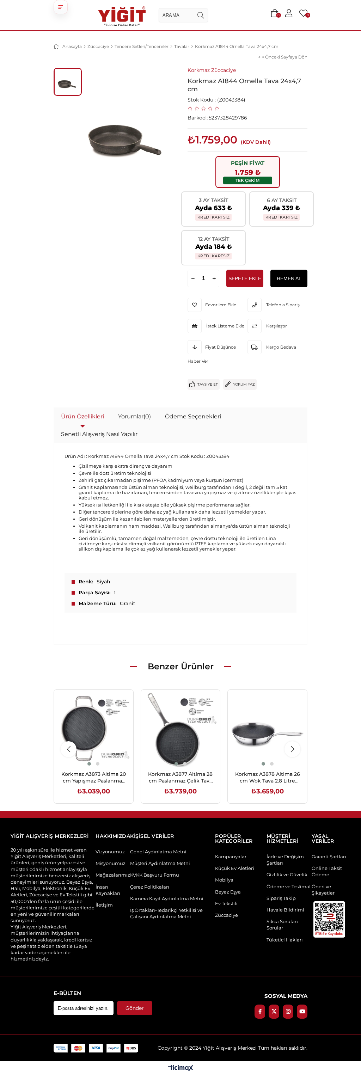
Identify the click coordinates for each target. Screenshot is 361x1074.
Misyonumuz (111, 863)
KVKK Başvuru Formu (154, 875)
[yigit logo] (121, 15)
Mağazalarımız (113, 875)
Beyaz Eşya (228, 892)
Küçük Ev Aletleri (234, 868)
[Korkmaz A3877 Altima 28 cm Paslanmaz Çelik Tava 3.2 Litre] (181, 729)
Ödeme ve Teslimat (289, 886)
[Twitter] (274, 1012)
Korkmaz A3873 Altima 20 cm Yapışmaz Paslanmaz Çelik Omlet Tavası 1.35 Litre (93, 778)
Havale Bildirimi (285, 910)
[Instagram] (288, 1012)
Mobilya (24, 9)
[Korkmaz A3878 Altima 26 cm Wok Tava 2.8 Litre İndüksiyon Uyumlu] (267, 729)
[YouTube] (302, 1012)
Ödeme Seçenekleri (193, 416)
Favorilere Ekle (85, 752)
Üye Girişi (288, 13)
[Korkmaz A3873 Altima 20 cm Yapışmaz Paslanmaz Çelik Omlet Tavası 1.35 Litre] (93, 729)
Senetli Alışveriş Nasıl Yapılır (99, 434)
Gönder (135, 1008)
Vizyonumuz (110, 851)
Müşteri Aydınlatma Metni (160, 863)
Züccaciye (226, 915)
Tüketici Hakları (285, 940)
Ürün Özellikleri (82, 416)
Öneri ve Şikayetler (323, 890)
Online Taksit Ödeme (327, 871)
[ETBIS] (329, 919)
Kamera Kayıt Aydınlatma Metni (166, 898)
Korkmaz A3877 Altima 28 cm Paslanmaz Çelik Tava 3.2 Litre (180, 778)
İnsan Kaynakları (108, 890)
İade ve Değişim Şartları (285, 860)
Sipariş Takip (281, 898)
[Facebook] (260, 1012)
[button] (61, 7)
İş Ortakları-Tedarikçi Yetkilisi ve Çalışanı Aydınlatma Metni (166, 913)
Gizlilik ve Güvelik (287, 874)
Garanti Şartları (329, 856)
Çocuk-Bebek (329, 9)
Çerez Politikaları (149, 887)
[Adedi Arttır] (214, 278)
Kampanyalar (230, 856)
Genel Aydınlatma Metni (158, 851)
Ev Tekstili (226, 903)
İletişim (104, 905)
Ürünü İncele (101, 752)
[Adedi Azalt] (193, 278)
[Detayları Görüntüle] (180, 1068)
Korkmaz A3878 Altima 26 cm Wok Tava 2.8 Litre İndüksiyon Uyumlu (267, 778)
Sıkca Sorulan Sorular (282, 925)
